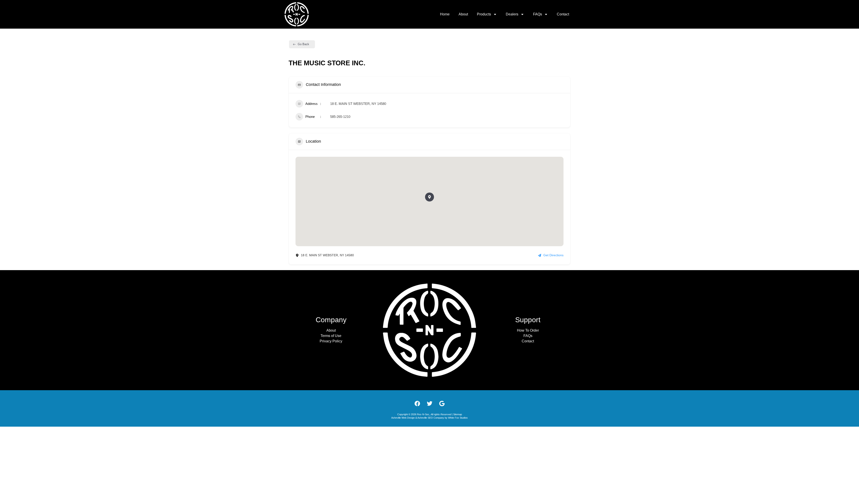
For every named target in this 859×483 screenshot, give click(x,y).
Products (484, 14)
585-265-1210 (340, 117)
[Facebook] (417, 403)
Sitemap (457, 414)
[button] (429, 197)
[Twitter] (429, 403)
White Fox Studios (458, 417)
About (463, 14)
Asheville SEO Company (430, 417)
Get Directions (553, 255)
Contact (563, 14)
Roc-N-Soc (423, 414)
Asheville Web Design (403, 417)
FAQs (537, 14)
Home (445, 14)
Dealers (512, 14)
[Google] (441, 403)
